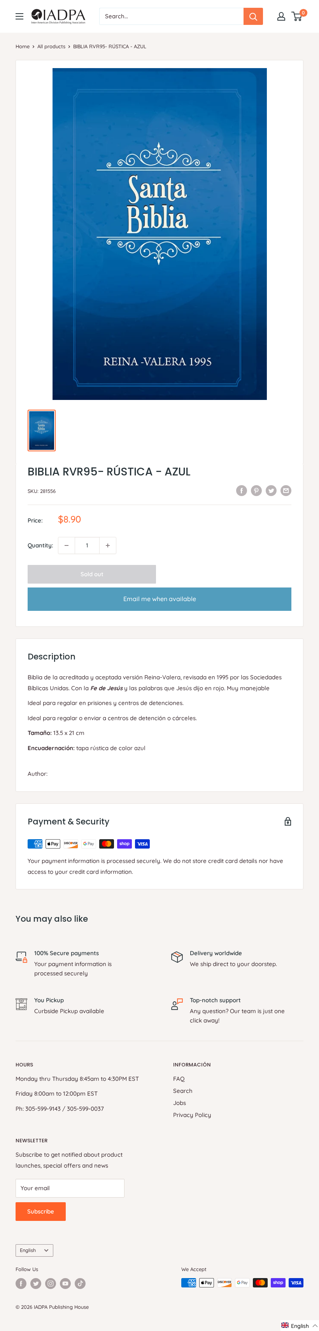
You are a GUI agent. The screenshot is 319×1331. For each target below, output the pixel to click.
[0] (297, 16)
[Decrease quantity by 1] (66, 545)
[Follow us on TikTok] (80, 1283)
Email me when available (159, 599)
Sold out (92, 574)
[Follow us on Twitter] (35, 1283)
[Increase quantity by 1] (108, 545)
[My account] (281, 16)
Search (183, 1090)
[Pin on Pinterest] (256, 490)
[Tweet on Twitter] (271, 490)
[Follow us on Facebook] (21, 1283)
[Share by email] (285, 490)
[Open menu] (19, 16)
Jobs (179, 1103)
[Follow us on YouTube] (65, 1283)
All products (51, 46)
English (28, 1250)
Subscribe (40, 1211)
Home (23, 46)
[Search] (253, 16)
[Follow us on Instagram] (50, 1283)
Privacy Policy (192, 1115)
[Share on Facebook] (241, 490)
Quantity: (40, 545)
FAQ (179, 1078)
